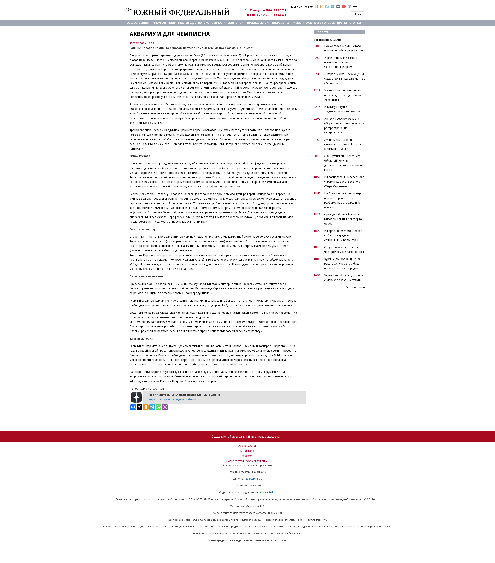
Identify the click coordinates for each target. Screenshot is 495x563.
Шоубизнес (281, 23)
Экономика (213, 23)
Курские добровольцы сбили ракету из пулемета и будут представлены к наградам (343, 263)
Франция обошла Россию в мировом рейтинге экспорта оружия (343, 218)
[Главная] (182, 12)
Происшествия (258, 23)
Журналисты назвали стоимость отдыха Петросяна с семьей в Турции (344, 144)
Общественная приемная (146, 23)
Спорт (240, 23)
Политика (176, 23)
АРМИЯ (229, 23)
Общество (194, 23)
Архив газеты (247, 445)
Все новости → (355, 287)
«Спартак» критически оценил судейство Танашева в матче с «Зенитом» (344, 78)
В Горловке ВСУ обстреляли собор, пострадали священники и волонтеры (343, 235)
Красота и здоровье (319, 23)
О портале (247, 450)
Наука (296, 23)
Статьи (355, 23)
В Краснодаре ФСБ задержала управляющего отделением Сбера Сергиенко (344, 181)
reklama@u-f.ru (267, 492)
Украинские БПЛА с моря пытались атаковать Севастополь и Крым (340, 62)
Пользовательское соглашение (247, 461)
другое (342, 23)
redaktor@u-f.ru (253, 478)
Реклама (247, 456)
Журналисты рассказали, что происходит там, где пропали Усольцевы (343, 95)
